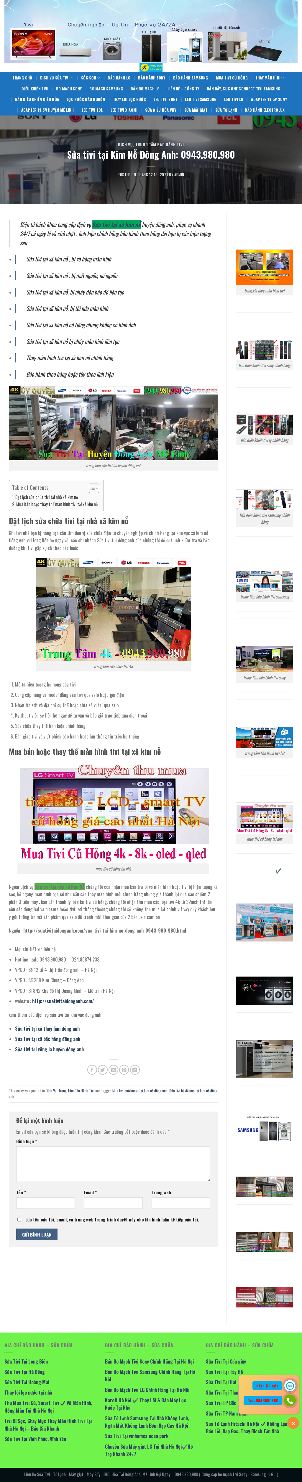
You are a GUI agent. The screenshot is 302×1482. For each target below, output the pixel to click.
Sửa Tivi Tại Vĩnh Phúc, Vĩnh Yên (35, 1438)
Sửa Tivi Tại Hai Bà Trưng (230, 1382)
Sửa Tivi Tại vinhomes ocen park (136, 1435)
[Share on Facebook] (92, 1070)
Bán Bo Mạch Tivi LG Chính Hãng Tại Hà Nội (147, 1389)
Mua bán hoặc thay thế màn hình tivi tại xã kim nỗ (57, 504)
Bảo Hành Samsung (190, 78)
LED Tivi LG (233, 99)
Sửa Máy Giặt (196, 110)
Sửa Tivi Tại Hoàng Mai (26, 1382)
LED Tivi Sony (165, 99)
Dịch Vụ (125, 144)
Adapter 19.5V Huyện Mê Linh (47, 110)
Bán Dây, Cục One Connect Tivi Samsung (243, 89)
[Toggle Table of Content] (91, 488)
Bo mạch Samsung (106, 89)
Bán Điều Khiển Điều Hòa (37, 99)
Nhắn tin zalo (267, 1386)
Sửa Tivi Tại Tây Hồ (224, 1371)
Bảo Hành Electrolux (265, 110)
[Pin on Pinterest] (124, 1070)
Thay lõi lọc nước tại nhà (28, 1392)
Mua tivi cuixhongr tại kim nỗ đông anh (140, 1091)
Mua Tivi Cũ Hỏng (232, 78)
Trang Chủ (22, 78)
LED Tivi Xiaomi (124, 110)
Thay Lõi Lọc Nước (129, 99)
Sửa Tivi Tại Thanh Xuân (229, 1392)
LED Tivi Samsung (200, 99)
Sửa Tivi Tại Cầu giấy (226, 1361)
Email (90, 1192)
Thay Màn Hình (268, 78)
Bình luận (26, 1141)
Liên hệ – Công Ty (183, 89)
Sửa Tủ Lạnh (226, 110)
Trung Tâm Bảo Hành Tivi (159, 144)
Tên (21, 1192)
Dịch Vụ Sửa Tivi (55, 78)
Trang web (161, 1192)
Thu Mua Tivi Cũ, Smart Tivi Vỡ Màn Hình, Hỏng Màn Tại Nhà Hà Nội (48, 1406)
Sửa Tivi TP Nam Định (226, 1413)
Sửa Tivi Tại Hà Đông (24, 1371)
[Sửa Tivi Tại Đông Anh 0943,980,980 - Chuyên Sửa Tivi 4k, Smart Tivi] (151, 67)
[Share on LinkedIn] (135, 1070)
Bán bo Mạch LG (145, 89)
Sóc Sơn (88, 78)
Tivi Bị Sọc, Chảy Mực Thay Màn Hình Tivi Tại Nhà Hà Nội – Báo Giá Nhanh (48, 1424)
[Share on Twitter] (103, 1070)
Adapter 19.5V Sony (269, 99)
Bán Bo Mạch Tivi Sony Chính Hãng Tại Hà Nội (149, 1361)
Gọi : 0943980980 (262, 1400)
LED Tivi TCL (92, 110)
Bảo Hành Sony (151, 78)
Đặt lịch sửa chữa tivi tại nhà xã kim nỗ (46, 497)
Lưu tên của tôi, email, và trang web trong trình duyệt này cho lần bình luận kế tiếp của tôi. (112, 1219)
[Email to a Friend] (113, 1070)
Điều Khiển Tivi (35, 89)
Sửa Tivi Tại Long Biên (26, 1361)
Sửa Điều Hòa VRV (160, 110)
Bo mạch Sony (69, 89)
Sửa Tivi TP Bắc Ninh (226, 1402)
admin (179, 175)
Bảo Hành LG (119, 78)
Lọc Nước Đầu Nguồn (86, 99)
